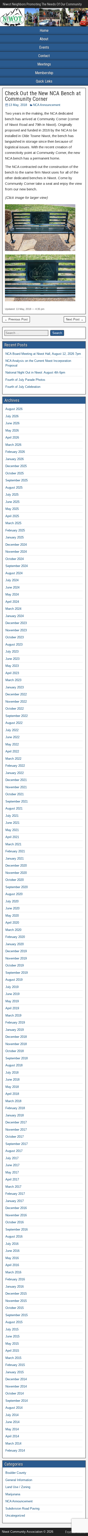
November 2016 (16, 1215)
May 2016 (12, 1258)
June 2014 (12, 1422)
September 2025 (16, 480)
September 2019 (16, 972)
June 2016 (12, 1251)
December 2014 (16, 1379)
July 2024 (12, 580)
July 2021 (12, 815)
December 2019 (16, 951)
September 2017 (16, 1144)
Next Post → (75, 319)
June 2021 (12, 822)
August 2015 (14, 1322)
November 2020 (16, 873)
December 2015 (16, 1293)
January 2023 (14, 687)
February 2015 (15, 1365)
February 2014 (15, 1450)
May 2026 (12, 430)
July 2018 (12, 1072)
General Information (18, 1480)
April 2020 (12, 922)
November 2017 (16, 1129)
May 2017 (12, 1172)
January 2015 (14, 1372)
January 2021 (14, 858)
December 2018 (16, 1037)
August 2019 (14, 979)
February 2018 (15, 1108)
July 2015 (12, 1329)
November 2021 (16, 787)
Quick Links (44, 81)
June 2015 (12, 1336)
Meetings (44, 64)
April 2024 (12, 601)
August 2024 (14, 573)
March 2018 (13, 1101)
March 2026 (13, 445)
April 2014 (12, 1436)
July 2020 (12, 901)
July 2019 (12, 987)
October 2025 (14, 473)
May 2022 (12, 744)
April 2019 (12, 1008)
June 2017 (12, 1165)
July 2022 (12, 730)
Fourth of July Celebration (22, 387)
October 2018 (14, 1051)
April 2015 (12, 1350)
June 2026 (12, 423)
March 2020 (13, 930)
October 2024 (14, 559)
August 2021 (14, 808)
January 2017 (14, 1201)
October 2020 (14, 880)
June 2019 (12, 994)
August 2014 (14, 1407)
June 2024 (12, 587)
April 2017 (12, 1179)
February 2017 (15, 1193)
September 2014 (16, 1400)
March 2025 (13, 523)
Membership (44, 73)
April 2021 (12, 837)
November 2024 (16, 551)
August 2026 (14, 409)
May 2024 (12, 594)
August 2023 (14, 644)
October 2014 (14, 1393)
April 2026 (12, 437)
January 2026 (14, 459)
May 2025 (12, 509)
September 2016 (16, 1229)
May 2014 (12, 1429)
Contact (44, 56)
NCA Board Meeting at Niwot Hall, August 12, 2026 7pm (43, 354)
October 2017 (14, 1136)
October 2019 (14, 965)
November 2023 (16, 630)
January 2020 (14, 944)
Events (44, 47)
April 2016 (12, 1265)
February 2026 (15, 452)
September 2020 (16, 887)
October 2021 (14, 794)
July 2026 (12, 416)
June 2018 (12, 1079)
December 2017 (16, 1122)
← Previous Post (16, 319)
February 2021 (15, 851)
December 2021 (16, 780)
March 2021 (13, 844)
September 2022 (16, 716)
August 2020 (14, 894)
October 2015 (14, 1308)
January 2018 (14, 1115)
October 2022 (14, 708)
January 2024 (14, 616)
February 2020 (15, 937)
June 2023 (12, 659)
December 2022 (16, 694)
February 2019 (15, 1022)
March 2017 (13, 1186)
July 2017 (12, 1158)
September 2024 (16, 566)
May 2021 (12, 830)
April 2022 (12, 751)
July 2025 (12, 494)
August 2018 (14, 1065)
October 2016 (14, 1222)
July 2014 (12, 1415)
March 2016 (13, 1272)
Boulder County (15, 1472)
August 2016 (14, 1236)
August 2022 (14, 723)
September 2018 (16, 1058)
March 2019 (13, 1015)
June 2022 (12, 737)
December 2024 (16, 544)
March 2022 (13, 758)
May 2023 (12, 666)
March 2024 (13, 608)
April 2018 (12, 1094)
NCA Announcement (46, 105)
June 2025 (12, 502)
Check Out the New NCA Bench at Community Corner (43, 96)
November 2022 (16, 701)
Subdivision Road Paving (22, 1508)
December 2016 (16, 1208)
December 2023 (16, 623)
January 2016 (14, 1286)
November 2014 (16, 1386)
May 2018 (12, 1087)
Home (44, 30)
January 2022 (14, 773)
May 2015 (12, 1343)
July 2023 (12, 651)
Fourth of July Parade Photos (25, 379)
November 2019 (16, 958)
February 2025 (15, 530)
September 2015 (16, 1315)
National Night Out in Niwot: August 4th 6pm (35, 372)
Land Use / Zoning (17, 1487)
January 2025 (14, 537)
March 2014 (13, 1443)
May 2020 (12, 915)
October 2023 (14, 637)
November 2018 (16, 1044)
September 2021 (16, 801)
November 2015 (16, 1301)
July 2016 (12, 1244)
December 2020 (16, 865)
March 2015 (13, 1358)
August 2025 (14, 487)
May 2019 (12, 1001)
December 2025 (16, 466)
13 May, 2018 (18, 105)
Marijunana (12, 1494)
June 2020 (12, 908)
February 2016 (15, 1279)
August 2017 (14, 1151)
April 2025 (12, 516)
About (44, 39)
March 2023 (13, 680)
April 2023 (12, 673)
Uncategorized (15, 1515)
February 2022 (15, 765)
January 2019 (14, 1029)
